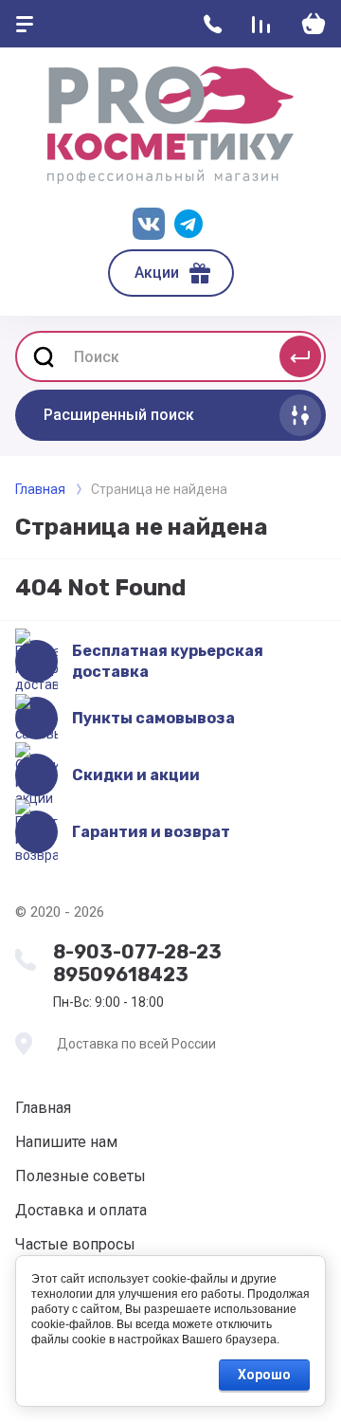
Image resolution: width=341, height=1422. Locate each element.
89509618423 (120, 974)
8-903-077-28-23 (137, 951)
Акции (157, 273)
